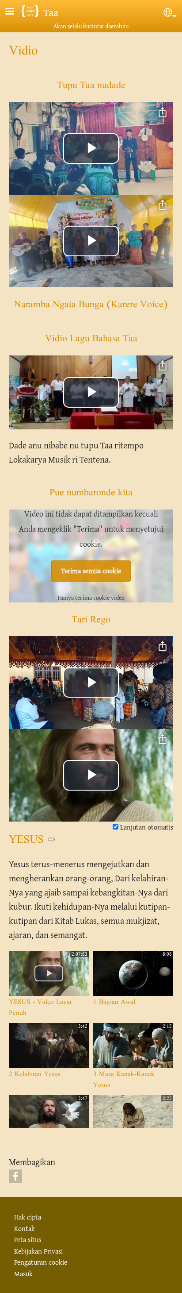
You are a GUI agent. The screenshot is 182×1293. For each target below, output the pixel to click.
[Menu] (15, 12)
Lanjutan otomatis (145, 827)
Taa (50, 12)
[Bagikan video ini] (162, 113)
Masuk (23, 1274)
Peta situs (27, 1239)
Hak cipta (27, 1217)
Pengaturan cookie (40, 1262)
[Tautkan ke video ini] (51, 839)
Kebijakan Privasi (38, 1251)
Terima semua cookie (91, 571)
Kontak (24, 1228)
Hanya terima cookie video (91, 598)
